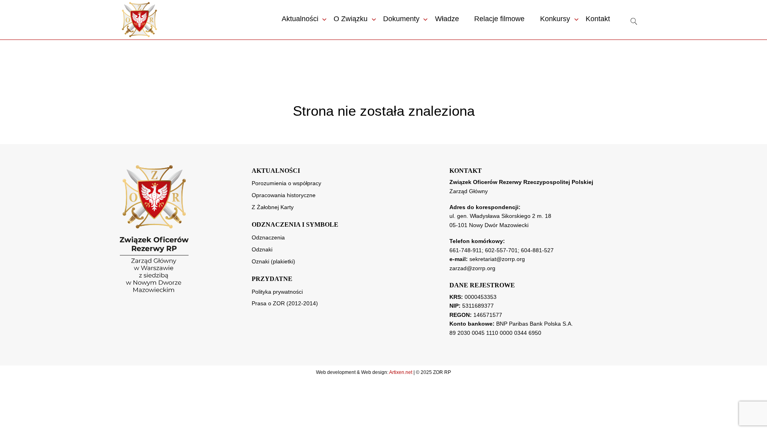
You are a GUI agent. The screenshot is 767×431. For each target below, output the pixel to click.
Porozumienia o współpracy (286, 183)
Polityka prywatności (277, 292)
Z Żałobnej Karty (273, 207)
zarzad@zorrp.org (472, 268)
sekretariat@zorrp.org (497, 259)
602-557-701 (501, 250)
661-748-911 (465, 250)
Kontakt (598, 19)
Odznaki (262, 249)
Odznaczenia (268, 237)
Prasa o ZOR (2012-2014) (285, 303)
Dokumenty (401, 19)
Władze (447, 19)
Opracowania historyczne (284, 195)
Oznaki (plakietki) (273, 261)
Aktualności (300, 19)
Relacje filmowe (499, 19)
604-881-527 (537, 250)
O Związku (351, 19)
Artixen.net (400, 372)
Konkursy (555, 19)
